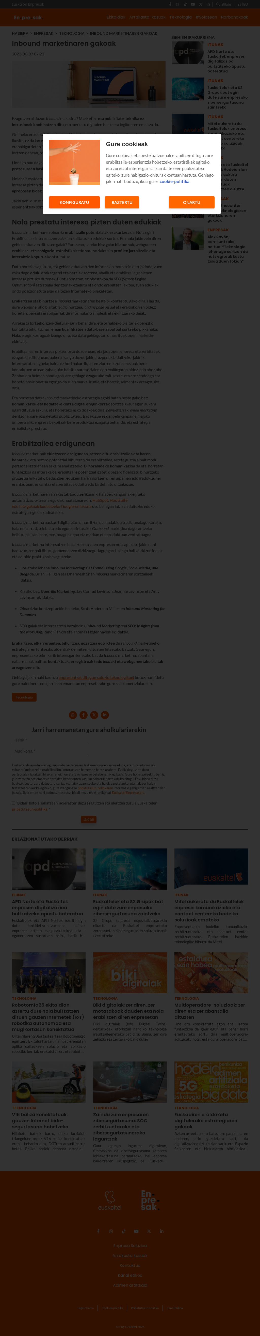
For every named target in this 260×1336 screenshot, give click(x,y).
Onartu (191, 202)
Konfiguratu (74, 202)
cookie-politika (174, 181)
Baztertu (122, 202)
